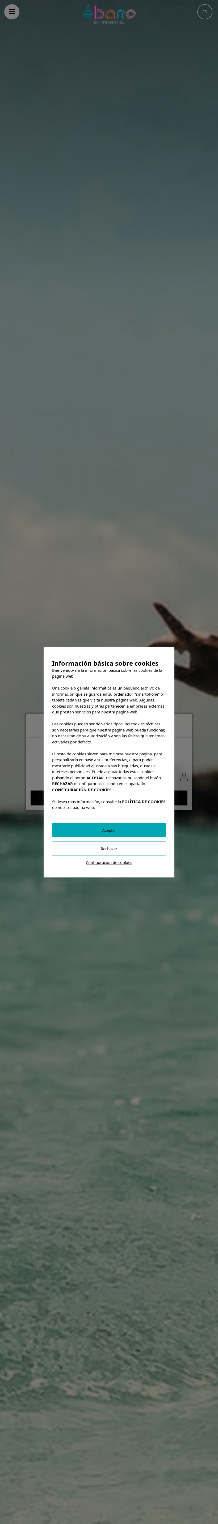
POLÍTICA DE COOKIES (143, 801)
